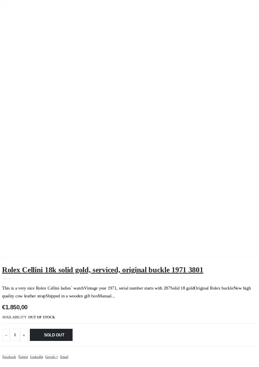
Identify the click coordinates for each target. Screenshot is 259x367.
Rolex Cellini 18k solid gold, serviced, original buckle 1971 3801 (102, 270)
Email (64, 357)
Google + (51, 357)
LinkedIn (36, 357)
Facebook (9, 357)
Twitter (23, 357)
